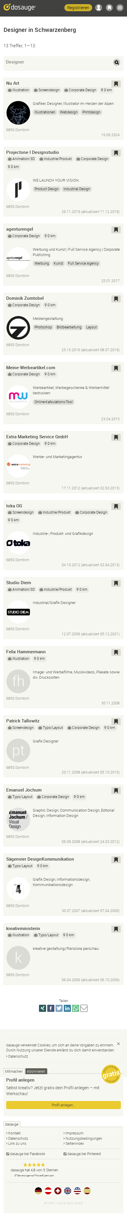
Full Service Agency (83, 263)
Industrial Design (77, 188)
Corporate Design (82, 89)
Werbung (42, 263)
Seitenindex (75, 1143)
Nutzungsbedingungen (84, 1138)
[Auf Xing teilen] (42, 1008)
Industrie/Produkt (58, 158)
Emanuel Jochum (24, 790)
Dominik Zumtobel (25, 298)
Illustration (20, 89)
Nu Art (12, 83)
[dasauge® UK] (67, 1190)
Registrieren (78, 7)
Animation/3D (23, 158)
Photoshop (43, 327)
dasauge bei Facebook (27, 1153)
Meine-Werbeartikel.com (30, 367)
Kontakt (14, 1133)
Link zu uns (17, 1143)
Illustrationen (45, 112)
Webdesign (69, 112)
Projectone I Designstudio (32, 152)
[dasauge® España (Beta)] (87, 1190)
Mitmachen (14, 1071)
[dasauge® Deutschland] (38, 1190)
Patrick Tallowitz (23, 721)
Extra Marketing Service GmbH (37, 436)
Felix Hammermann (26, 651)
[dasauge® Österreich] (48, 1190)
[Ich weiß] (118, 1043)
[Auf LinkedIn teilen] (67, 1008)
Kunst (58, 263)
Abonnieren (36, 1071)
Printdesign (91, 112)
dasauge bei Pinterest (84, 1153)
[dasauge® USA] (77, 1190)
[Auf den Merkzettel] (116, 83)
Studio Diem (18, 582)
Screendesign (49, 89)
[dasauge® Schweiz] (57, 1190)
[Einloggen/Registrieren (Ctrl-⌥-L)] (98, 7)
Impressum (75, 1133)
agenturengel (19, 229)
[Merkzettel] (109, 7)
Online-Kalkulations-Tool (54, 401)
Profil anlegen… (63, 1105)
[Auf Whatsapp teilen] (75, 1008)
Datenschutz (18, 1056)
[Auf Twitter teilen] (59, 1008)
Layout (91, 327)
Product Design (47, 188)
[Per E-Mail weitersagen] (83, 1008)
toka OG (14, 506)
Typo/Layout (53, 727)
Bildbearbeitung (69, 327)
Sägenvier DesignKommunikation (40, 859)
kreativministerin (23, 928)
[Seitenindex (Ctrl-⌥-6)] (120, 7)
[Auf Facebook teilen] (50, 1008)
